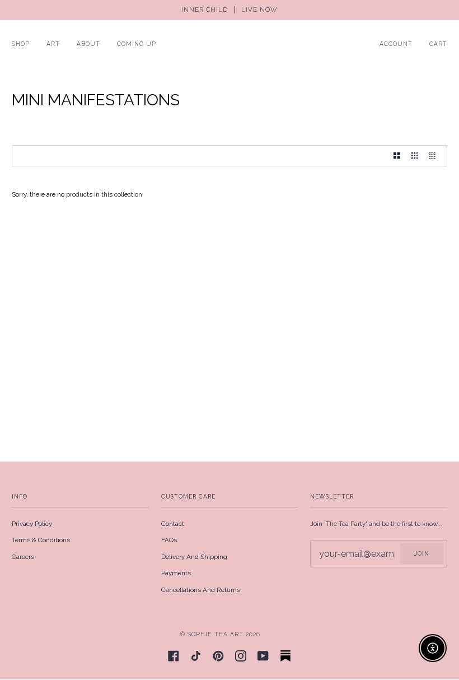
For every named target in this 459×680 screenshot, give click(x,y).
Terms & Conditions (41, 540)
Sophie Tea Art (215, 634)
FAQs (169, 540)
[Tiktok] (196, 656)
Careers (23, 557)
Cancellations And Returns (200, 590)
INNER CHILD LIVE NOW (229, 9)
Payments (176, 573)
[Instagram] (240, 656)
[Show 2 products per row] (397, 156)
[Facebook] (173, 656)
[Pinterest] (218, 656)
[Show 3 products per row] (415, 156)
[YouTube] (263, 656)
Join (421, 553)
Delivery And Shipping (194, 557)
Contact (172, 524)
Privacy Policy (32, 524)
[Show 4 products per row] (435, 156)
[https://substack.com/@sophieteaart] (285, 656)
